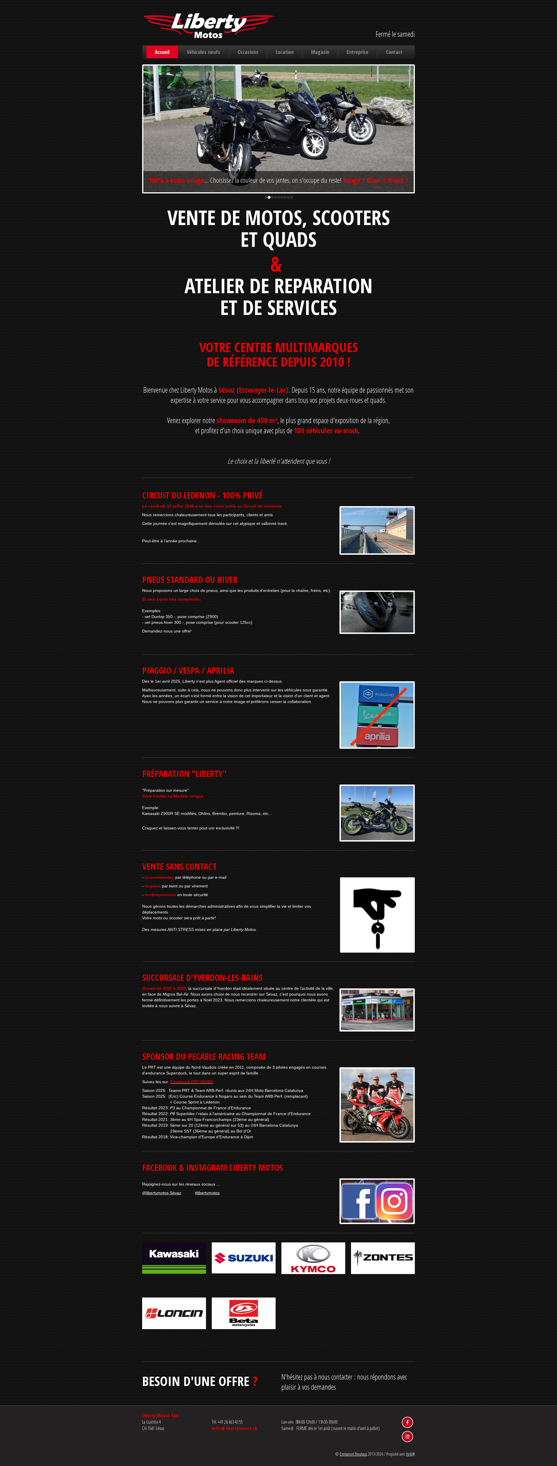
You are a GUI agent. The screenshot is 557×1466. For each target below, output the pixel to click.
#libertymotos (207, 1192)
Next (423, 134)
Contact (394, 51)
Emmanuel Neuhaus (353, 1454)
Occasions (248, 51)
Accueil (162, 51)
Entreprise (357, 51)
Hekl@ (410, 1454)
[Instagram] (407, 1436)
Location (285, 51)
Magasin (320, 51)
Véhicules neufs (203, 51)
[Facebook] (407, 1422)
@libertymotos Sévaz (161, 1192)
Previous (134, 134)
